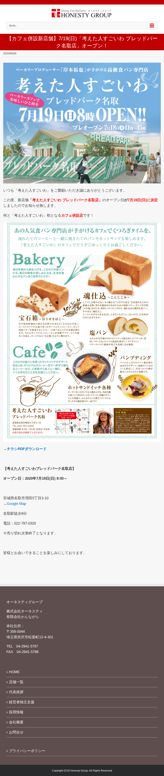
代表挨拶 (16, 692)
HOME (14, 672)
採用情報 (16, 712)
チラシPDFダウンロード (27, 449)
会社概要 (16, 722)
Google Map (16, 503)
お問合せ (16, 732)
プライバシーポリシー (27, 751)
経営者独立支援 (21, 702)
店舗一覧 (16, 682)
